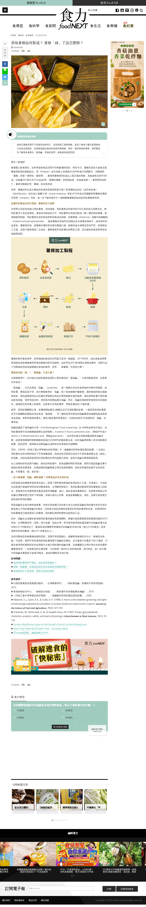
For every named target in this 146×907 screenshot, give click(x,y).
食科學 (34, 26)
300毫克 (20, 717)
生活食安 (29, 35)
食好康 (128, 26)
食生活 (95, 26)
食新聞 (50, 26)
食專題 (17, 26)
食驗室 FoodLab (36, 3)
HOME (13, 35)
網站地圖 (45, 902)
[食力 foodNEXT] (73, 18)
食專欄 (112, 26)
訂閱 (109, 891)
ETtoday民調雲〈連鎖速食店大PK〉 (31, 632)
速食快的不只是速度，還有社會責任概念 (33, 570)
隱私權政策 (19, 902)
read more (97, 731)
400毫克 (69, 717)
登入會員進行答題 (60, 727)
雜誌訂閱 (33, 902)
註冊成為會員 (127, 891)
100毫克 (20, 710)
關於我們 (6, 902)
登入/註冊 (92, 10)
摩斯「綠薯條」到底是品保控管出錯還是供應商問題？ (40, 566)
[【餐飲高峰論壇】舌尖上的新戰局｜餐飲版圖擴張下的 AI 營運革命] (127, 74)
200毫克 (69, 710)
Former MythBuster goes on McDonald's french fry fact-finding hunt (50, 624)
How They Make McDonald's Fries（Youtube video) (40, 628)
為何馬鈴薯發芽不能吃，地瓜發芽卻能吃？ (35, 562)
